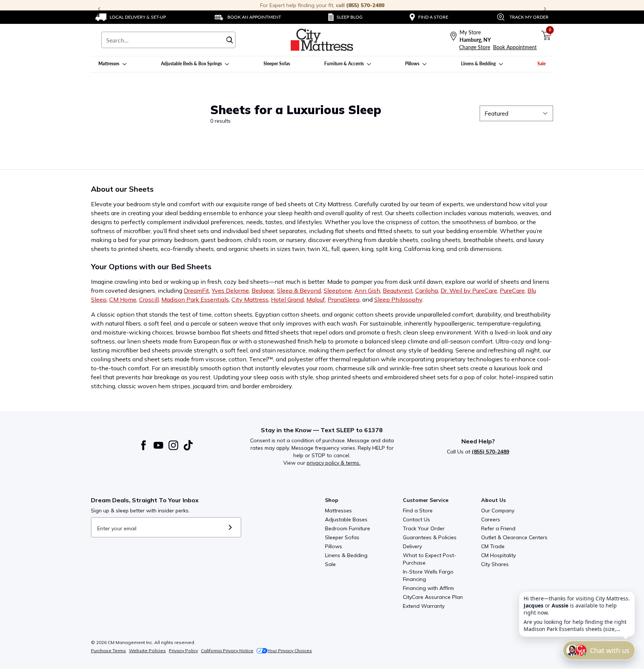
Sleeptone (337, 290)
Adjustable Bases (346, 519)
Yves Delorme (230, 290)
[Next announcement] (545, 9)
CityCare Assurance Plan (433, 597)
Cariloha (426, 290)
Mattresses (338, 510)
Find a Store (418, 510)
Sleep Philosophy (398, 299)
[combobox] (168, 40)
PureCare (512, 290)
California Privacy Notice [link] (227, 650)
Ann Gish (367, 290)
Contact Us (416, 519)
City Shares (495, 564)
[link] (130, 17)
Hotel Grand (287, 299)
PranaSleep (344, 299)
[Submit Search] (229, 39)
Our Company (497, 510)
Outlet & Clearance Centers (514, 537)
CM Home (122, 299)
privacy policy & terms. (333, 462)
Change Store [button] (474, 47)
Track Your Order (424, 528)
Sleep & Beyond (299, 290)
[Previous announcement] (99, 9)
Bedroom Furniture (347, 528)
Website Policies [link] (147, 650)
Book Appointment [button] (515, 47)
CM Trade (493, 546)
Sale (330, 564)
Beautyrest (398, 290)
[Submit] (230, 527)
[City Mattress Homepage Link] (322, 40)
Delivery (412, 546)
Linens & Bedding (346, 555)
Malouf (315, 299)
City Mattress (249, 299)
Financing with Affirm (428, 588)
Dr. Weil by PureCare (469, 290)
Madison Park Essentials (195, 299)
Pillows (333, 546)
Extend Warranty (424, 606)
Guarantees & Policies (430, 537)
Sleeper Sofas (342, 537)
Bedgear (263, 290)
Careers (490, 519)
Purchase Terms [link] (108, 650)
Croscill (149, 299)
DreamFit (196, 290)
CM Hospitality (498, 555)
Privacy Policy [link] (183, 650)
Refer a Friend (498, 528)
